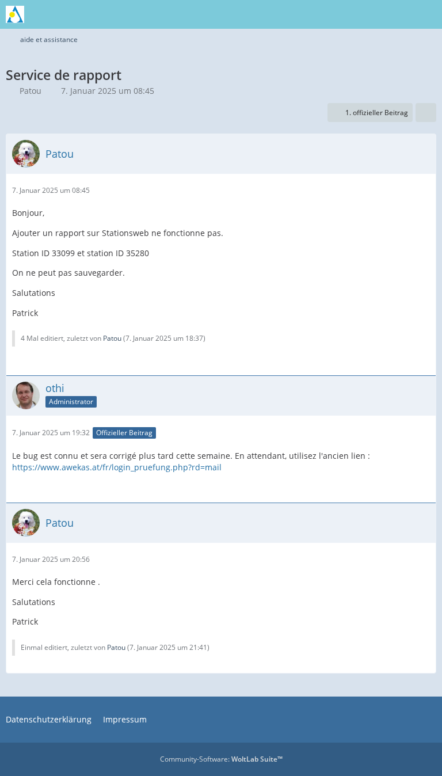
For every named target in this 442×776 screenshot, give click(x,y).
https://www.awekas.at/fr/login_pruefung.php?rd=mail (117, 467)
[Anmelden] (398, 14)
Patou (30, 90)
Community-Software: (221, 759)
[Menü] (427, 14)
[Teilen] (426, 113)
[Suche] (369, 14)
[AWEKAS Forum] (14, 14)
